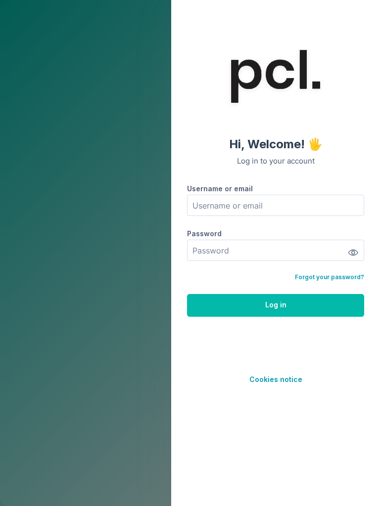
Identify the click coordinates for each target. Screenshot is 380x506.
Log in (275, 304)
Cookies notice (275, 379)
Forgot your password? (329, 277)
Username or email (220, 188)
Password (204, 233)
